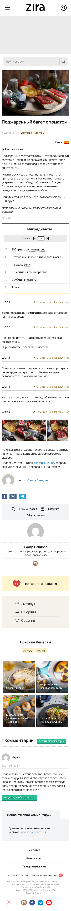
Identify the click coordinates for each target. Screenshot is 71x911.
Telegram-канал (36, 515)
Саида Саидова (37, 480)
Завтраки (26, 132)
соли (27, 265)
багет (17, 287)
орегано (42, 272)
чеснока (31, 280)
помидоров (37, 249)
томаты (41, 650)
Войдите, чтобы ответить (19, 797)
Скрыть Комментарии (51, 741)
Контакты (33, 858)
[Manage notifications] (9, 902)
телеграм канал (44, 463)
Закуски (39, 132)
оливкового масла (49, 257)
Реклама (33, 850)
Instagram (53, 508)
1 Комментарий (28, 508)
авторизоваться (35, 832)
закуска (27, 650)
